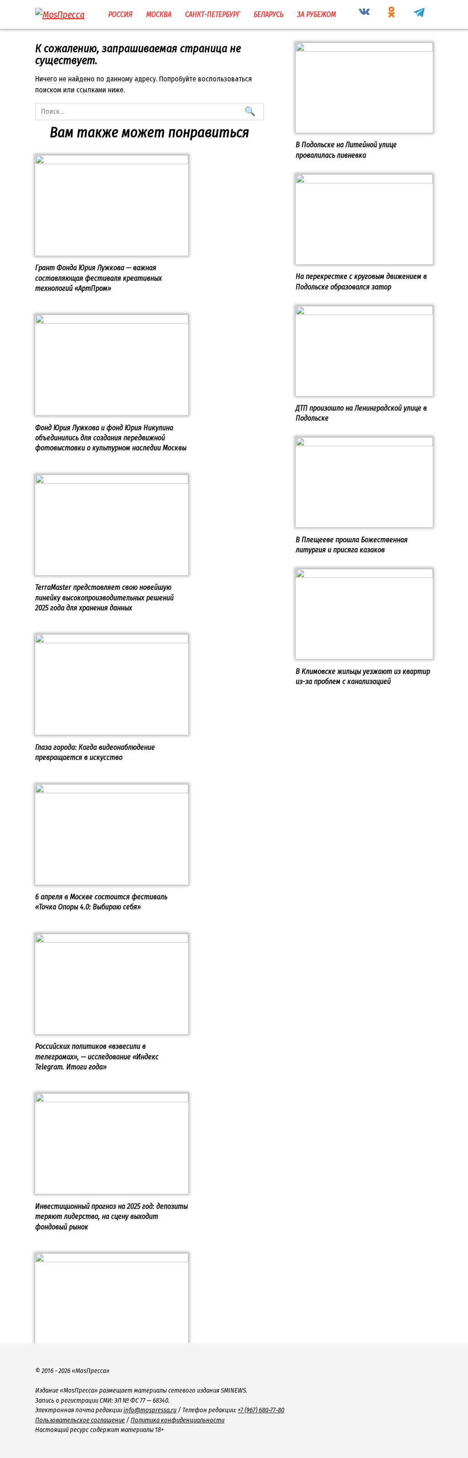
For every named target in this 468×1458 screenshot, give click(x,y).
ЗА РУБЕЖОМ (316, 14)
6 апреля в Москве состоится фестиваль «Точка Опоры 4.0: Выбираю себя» (101, 901)
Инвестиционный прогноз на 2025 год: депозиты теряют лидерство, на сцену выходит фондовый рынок (111, 1216)
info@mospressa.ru (149, 1410)
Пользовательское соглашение (80, 1420)
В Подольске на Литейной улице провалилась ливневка (346, 149)
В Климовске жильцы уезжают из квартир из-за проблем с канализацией (363, 676)
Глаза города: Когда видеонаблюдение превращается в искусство (95, 751)
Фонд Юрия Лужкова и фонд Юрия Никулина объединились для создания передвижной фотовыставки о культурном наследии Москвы (110, 437)
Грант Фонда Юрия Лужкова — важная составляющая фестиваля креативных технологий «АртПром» (98, 278)
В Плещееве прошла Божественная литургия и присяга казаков (352, 544)
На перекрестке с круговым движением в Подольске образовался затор (361, 281)
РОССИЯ (120, 14)
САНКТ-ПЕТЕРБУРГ (212, 14)
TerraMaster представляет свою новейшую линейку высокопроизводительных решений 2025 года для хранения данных (104, 597)
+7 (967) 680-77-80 (261, 1410)
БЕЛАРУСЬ (268, 14)
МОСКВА (158, 14)
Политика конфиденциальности (177, 1420)
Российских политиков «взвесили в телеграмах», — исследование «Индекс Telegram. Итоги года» (97, 1056)
